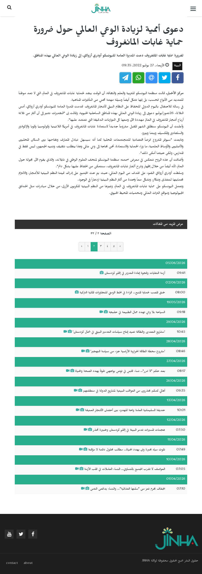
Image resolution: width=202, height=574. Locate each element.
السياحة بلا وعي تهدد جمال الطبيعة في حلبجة (137, 313)
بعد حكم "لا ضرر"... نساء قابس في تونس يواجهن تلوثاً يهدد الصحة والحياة (120, 372)
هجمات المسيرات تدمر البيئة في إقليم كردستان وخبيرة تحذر (128, 430)
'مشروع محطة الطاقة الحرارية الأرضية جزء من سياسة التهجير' (127, 352)
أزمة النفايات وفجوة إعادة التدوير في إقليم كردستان (134, 274)
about (28, 564)
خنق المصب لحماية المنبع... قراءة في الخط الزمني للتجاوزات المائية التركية (122, 293)
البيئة (177, 66)
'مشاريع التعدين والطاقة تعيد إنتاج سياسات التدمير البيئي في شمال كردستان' (119, 332)
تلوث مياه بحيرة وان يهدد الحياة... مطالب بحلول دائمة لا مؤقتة (126, 450)
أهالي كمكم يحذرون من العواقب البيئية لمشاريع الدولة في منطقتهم (124, 391)
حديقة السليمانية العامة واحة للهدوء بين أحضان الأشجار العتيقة (125, 411)
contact (12, 564)
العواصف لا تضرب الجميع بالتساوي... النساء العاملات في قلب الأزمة (124, 470)
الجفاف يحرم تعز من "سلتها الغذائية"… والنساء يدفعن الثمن (127, 489)
